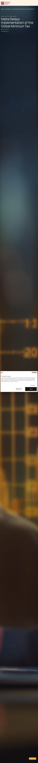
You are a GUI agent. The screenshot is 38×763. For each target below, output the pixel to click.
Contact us (33, 758)
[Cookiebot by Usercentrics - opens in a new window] (32, 372)
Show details (32, 385)
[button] (36, 3)
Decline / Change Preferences (19, 389)
